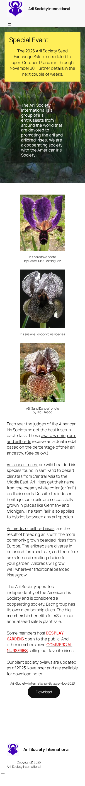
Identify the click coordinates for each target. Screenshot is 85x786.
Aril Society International (49, 8)
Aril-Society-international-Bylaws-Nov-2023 (42, 683)
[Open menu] (9, 24)
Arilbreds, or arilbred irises (30, 528)
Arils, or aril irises (22, 464)
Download (44, 691)
